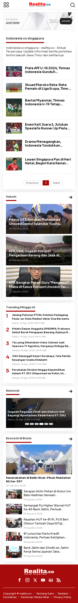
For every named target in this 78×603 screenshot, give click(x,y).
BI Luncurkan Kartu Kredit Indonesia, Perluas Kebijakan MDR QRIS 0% (44, 535)
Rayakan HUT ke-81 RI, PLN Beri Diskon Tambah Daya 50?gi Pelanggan (46, 521)
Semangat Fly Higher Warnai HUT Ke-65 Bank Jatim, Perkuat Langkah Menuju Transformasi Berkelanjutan (47, 507)
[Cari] (72, 4)
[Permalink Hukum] (71, 197)
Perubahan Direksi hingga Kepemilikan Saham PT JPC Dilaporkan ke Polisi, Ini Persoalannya (38, 371)
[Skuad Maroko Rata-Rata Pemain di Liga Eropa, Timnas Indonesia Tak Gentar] (14, 87)
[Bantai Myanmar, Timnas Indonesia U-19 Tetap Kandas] (14, 107)
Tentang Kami (45, 593)
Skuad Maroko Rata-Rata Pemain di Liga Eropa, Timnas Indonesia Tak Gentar (48, 89)
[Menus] (6, 4)
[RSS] (58, 580)
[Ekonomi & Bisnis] (71, 439)
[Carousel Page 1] (27, 424)
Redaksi (63, 593)
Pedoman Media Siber (35, 597)
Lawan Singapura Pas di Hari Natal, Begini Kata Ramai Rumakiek (48, 163)
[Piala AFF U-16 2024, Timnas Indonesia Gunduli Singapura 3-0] (14, 71)
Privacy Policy (62, 597)
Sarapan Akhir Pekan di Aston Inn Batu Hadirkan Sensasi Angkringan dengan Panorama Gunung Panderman (47, 493)
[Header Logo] (40, 4)
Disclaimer (10, 597)
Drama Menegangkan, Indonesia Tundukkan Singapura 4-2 (43, 145)
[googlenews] (50, 580)
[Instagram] (27, 580)
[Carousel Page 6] (51, 424)
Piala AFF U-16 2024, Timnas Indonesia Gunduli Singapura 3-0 (47, 72)
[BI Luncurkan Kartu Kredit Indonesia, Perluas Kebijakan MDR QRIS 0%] (14, 536)
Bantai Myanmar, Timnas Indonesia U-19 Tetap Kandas (45, 104)
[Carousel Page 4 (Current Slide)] (41, 424)
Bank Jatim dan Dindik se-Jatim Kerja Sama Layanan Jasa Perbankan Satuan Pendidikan (46, 550)
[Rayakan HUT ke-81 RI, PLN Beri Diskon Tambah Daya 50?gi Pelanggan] (14, 522)
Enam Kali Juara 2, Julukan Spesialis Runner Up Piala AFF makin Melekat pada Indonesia (46, 130)
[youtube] (43, 580)
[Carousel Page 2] (32, 424)
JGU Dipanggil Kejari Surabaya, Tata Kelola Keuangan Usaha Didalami (41, 358)
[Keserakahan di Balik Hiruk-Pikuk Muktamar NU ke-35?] (39, 459)
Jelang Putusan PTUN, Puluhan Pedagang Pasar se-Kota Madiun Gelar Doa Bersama (40, 316)
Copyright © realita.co (17, 593)
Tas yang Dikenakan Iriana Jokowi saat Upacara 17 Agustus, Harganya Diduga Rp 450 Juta (40, 344)
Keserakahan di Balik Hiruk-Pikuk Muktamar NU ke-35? (38, 479)
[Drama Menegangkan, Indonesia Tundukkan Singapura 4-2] (14, 145)
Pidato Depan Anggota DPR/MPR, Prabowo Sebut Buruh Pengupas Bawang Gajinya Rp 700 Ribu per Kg (41, 330)
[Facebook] (19, 580)
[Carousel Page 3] (37, 424)
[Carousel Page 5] (46, 424)
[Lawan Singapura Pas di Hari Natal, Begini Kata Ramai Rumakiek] (14, 164)
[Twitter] (35, 580)
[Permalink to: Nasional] (71, 391)
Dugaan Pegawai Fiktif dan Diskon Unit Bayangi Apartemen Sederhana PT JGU (37, 413)
